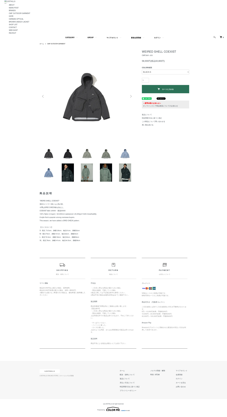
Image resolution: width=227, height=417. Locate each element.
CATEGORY (69, 37)
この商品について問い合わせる (153, 121)
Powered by (101, 410)
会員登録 (179, 374)
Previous (43, 96)
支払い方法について (127, 382)
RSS (152, 374)
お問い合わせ (181, 386)
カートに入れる (168, 89)
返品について (147, 114)
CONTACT (13, 27)
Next (130, 96)
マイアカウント (112, 37)
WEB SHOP (13, 30)
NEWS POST (14, 7)
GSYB (11, 16)
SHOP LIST (13, 24)
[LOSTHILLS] (9, 1)
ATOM (157, 374)
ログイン (157, 37)
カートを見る (181, 382)
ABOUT (12, 5)
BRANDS (12, 10)
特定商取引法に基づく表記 (152, 118)
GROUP (90, 37)
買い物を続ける (147, 125)
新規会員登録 (136, 37)
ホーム (42, 44)
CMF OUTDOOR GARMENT (19, 13)
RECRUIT (12, 33)
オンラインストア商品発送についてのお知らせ (160, 106)
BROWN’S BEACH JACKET (19, 22)
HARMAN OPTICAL (16, 19)
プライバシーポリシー (128, 390)
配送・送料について (127, 374)
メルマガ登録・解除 (157, 370)
